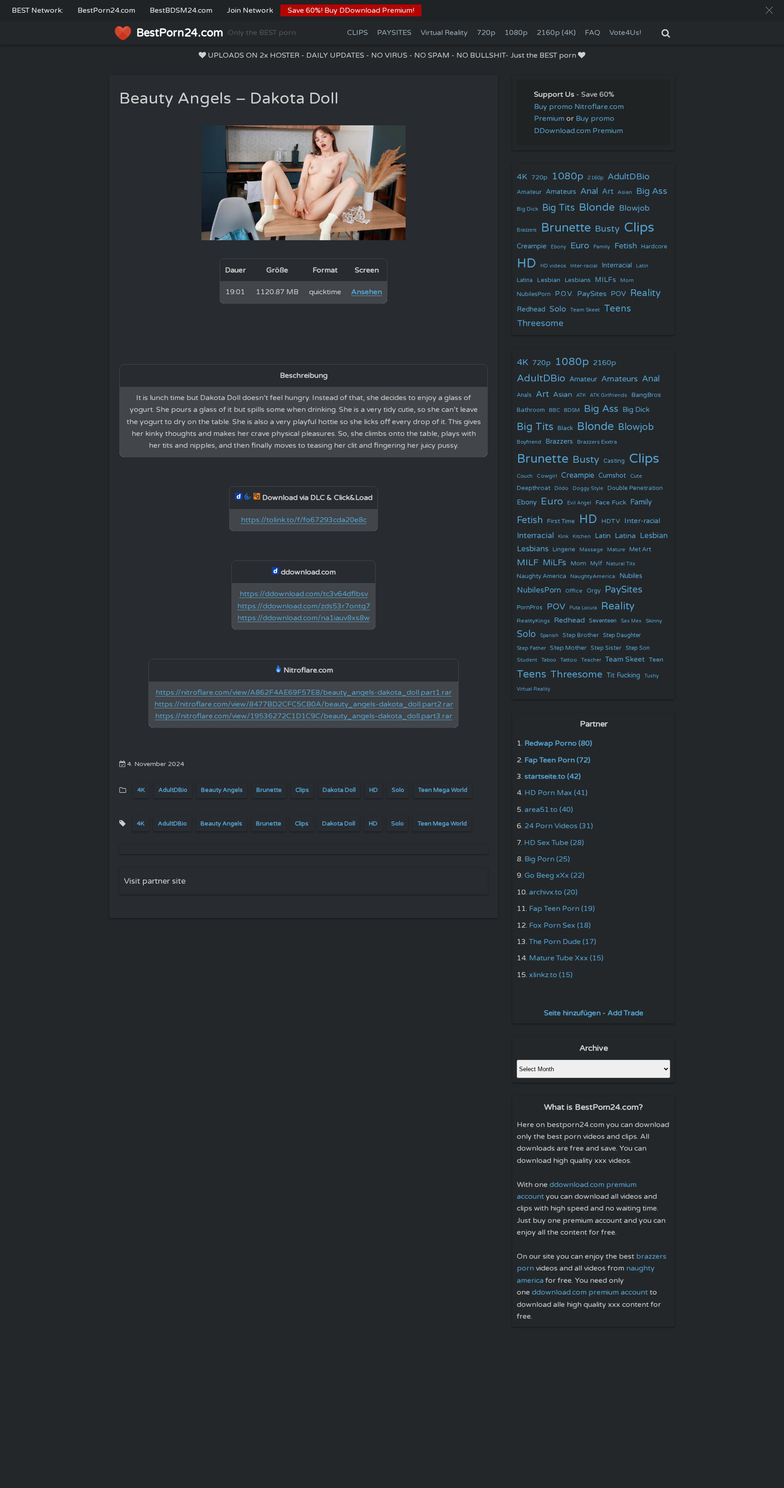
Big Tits (558, 207)
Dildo (561, 488)
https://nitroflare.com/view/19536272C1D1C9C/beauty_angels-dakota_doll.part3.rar (303, 716)
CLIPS (357, 32)
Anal (589, 191)
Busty (607, 228)
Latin (642, 266)
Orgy (594, 590)
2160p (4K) (556, 32)
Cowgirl (547, 476)
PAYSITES (394, 32)
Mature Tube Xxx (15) (566, 958)
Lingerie (564, 549)
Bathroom (531, 410)
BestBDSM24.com (181, 10)
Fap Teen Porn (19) (562, 908)
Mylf (596, 563)
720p (486, 32)
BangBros (646, 395)
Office (574, 591)
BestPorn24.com (106, 10)
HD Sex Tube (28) (554, 842)
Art (607, 191)
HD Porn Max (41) (556, 792)
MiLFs (554, 563)
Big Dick (527, 209)
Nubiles (630, 576)
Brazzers (527, 230)
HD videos (553, 266)
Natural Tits (620, 564)
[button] (769, 10)
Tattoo (568, 660)
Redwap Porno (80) (558, 743)
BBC (554, 410)
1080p (516, 32)
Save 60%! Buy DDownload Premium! (351, 10)
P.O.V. (564, 294)
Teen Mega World (442, 790)
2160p (595, 177)
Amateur (529, 192)
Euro (579, 245)
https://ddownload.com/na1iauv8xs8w (303, 618)
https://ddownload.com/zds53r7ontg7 (303, 606)
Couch (525, 476)
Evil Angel (579, 503)
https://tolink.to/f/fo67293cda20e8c (304, 519)
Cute (636, 476)
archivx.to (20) (553, 892)
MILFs (605, 280)
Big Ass (651, 191)
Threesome (540, 323)
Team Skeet (585, 309)
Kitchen (582, 536)
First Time (561, 521)
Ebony (558, 247)
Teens (617, 308)
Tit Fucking (623, 675)
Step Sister (606, 648)
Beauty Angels (222, 790)
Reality (645, 293)
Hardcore (654, 246)
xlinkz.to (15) (551, 974)
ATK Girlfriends (608, 395)
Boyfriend (529, 442)
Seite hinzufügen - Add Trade (593, 1013)
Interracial (617, 265)
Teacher (591, 660)
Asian (624, 192)
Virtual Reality (444, 32)
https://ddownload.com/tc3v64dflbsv (304, 593)
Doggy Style (588, 488)
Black (565, 428)
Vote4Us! (625, 32)
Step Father (531, 648)
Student (527, 660)
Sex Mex (631, 621)
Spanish (549, 635)
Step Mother (568, 648)
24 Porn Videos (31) (558, 826)
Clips (302, 790)
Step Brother (581, 635)
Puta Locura (583, 608)
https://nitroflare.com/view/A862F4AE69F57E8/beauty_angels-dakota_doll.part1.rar (304, 692)
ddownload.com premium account (590, 1292)
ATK (581, 395)
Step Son (638, 648)
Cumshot (612, 476)
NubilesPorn (534, 294)
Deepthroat (533, 488)
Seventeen (603, 621)
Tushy (651, 676)
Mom (627, 280)
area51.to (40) (548, 809)
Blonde (597, 207)
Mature (616, 550)
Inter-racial (584, 265)
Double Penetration (635, 488)
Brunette (269, 790)
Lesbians (577, 280)
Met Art (640, 549)
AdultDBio (172, 790)
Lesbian (548, 280)
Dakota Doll (339, 790)
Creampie (532, 246)
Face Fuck (610, 502)
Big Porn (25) (547, 859)
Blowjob (634, 208)
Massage (591, 550)
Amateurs (561, 192)
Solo (398, 790)
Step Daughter (622, 635)
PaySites (592, 293)
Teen (656, 659)
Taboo (548, 660)
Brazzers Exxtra (597, 442)
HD (373, 790)
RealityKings (533, 621)
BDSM (572, 410)
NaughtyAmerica (592, 576)
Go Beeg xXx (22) (554, 875)
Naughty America (541, 576)
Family (601, 246)
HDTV (610, 521)
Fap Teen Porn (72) (557, 760)
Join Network (250, 10)
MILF (528, 562)
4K (141, 790)
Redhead (531, 309)
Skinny (654, 621)
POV (618, 294)
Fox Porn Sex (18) (560, 925)
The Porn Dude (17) (562, 941)
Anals (524, 395)
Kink (563, 536)
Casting (614, 461)
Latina (525, 280)
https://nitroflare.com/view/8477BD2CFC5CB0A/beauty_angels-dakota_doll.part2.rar (303, 704)
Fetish (625, 246)
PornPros (530, 607)
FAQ (592, 32)
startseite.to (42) (552, 776)
